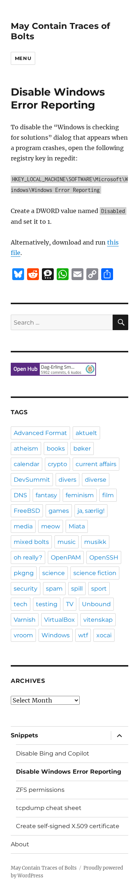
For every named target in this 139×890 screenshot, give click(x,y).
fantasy (46, 495)
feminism (80, 495)
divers (67, 479)
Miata (77, 526)
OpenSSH (103, 557)
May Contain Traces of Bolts (44, 868)
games (59, 510)
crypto (57, 464)
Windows (56, 635)
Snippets (24, 735)
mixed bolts (31, 541)
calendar (26, 464)
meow (50, 526)
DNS (20, 495)
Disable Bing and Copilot (52, 753)
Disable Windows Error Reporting (68, 771)
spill (77, 588)
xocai (104, 635)
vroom (23, 635)
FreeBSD (27, 510)
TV (69, 604)
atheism (26, 448)
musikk (95, 541)
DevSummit (32, 479)
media (23, 526)
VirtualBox (59, 619)
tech (20, 604)
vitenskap (98, 619)
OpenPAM (66, 557)
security (25, 588)
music (66, 541)
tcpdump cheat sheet (49, 807)
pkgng (24, 573)
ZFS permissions (40, 789)
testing (46, 604)
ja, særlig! (91, 510)
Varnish (25, 619)
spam (54, 588)
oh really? (28, 557)
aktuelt (86, 432)
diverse (95, 479)
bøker (82, 448)
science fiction (94, 573)
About (20, 844)
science (53, 573)
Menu (23, 58)
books (56, 448)
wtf (83, 635)
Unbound (96, 604)
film (108, 495)
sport (99, 588)
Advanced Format (40, 432)
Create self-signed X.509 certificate (67, 826)
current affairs (96, 464)
